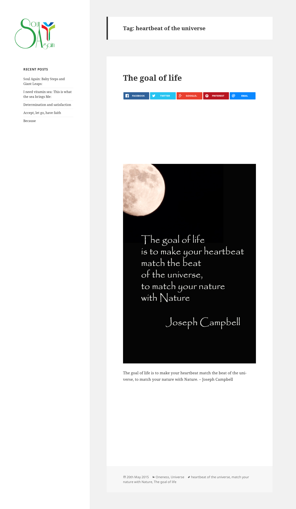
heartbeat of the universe (210, 477)
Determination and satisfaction (47, 104)
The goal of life (152, 77)
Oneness (162, 477)
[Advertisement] (189, 131)
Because (29, 121)
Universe (177, 477)
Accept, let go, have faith (42, 113)
